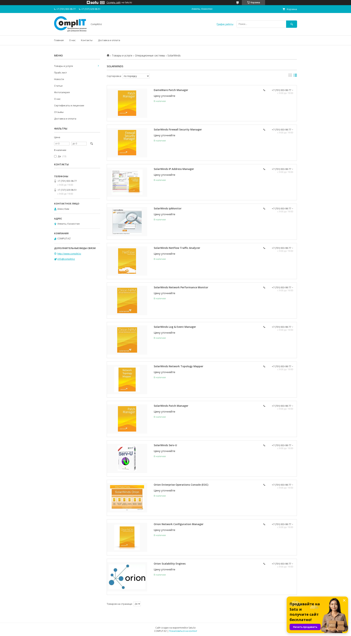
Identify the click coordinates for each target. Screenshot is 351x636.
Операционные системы (150, 55)
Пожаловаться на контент (183, 631)
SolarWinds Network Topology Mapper (178, 366)
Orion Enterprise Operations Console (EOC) (181, 484)
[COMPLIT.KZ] (70, 30)
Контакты (87, 40)
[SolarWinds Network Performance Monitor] (127, 300)
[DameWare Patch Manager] (127, 103)
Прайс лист (60, 72)
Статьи (58, 85)
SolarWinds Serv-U (165, 445)
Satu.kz (192, 627)
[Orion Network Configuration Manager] (127, 537)
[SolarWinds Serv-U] (127, 458)
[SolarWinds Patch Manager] (127, 419)
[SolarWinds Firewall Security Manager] (127, 142)
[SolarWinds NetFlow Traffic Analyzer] (127, 261)
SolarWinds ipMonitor (168, 208)
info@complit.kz (66, 258)
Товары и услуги (122, 55)
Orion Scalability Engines (170, 563)
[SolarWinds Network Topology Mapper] (127, 379)
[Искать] (291, 24)
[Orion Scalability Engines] (127, 576)
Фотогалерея (62, 92)
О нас (72, 40)
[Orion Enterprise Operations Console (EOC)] (127, 497)
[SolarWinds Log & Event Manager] (127, 340)
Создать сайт (114, 2)
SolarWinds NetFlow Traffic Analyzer (177, 248)
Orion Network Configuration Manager (178, 524)
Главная (59, 40)
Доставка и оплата (109, 40)
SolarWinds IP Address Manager (174, 169)
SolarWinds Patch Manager (171, 405)
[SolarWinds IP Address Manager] (127, 182)
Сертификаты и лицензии (69, 105)
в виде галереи (290, 76)
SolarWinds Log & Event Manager (175, 327)
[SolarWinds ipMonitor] (127, 221)
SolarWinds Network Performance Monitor (181, 287)
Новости (59, 79)
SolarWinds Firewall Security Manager (178, 129)
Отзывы (59, 112)
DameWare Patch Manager (171, 90)
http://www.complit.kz (69, 253)
